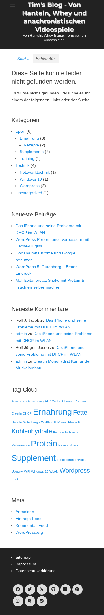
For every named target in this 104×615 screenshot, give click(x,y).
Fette (80, 412)
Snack (74, 445)
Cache (56, 401)
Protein (44, 443)
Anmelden (25, 511)
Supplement (34, 458)
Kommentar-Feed (32, 525)
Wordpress (30, 185)
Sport (20, 131)
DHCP (27, 413)
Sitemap (23, 557)
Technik (22, 165)
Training (27, 158)
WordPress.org (29, 532)
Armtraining (36, 401)
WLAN (53, 471)
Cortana (80, 401)
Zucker (17, 479)
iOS (41, 422)
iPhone (61, 422)
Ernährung (29, 138)
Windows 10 (31, 179)
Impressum (26, 564)
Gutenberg (30, 422)
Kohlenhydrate (32, 431)
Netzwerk (72, 432)
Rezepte (31, 145)
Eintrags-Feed (29, 518)
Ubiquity (17, 471)
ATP (48, 401)
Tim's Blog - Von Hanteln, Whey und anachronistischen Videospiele (54, 17)
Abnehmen (19, 401)
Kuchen (58, 432)
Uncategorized (29, 192)
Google (17, 422)
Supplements (32, 151)
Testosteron (65, 459)
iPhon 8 (50, 422)
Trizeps (80, 459)
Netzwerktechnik (35, 172)
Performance (21, 445)
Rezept (63, 445)
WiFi (27, 471)
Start (23, 58)
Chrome (67, 401)
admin (21, 333)
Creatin (17, 413)
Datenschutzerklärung (36, 570)
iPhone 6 (74, 422)
